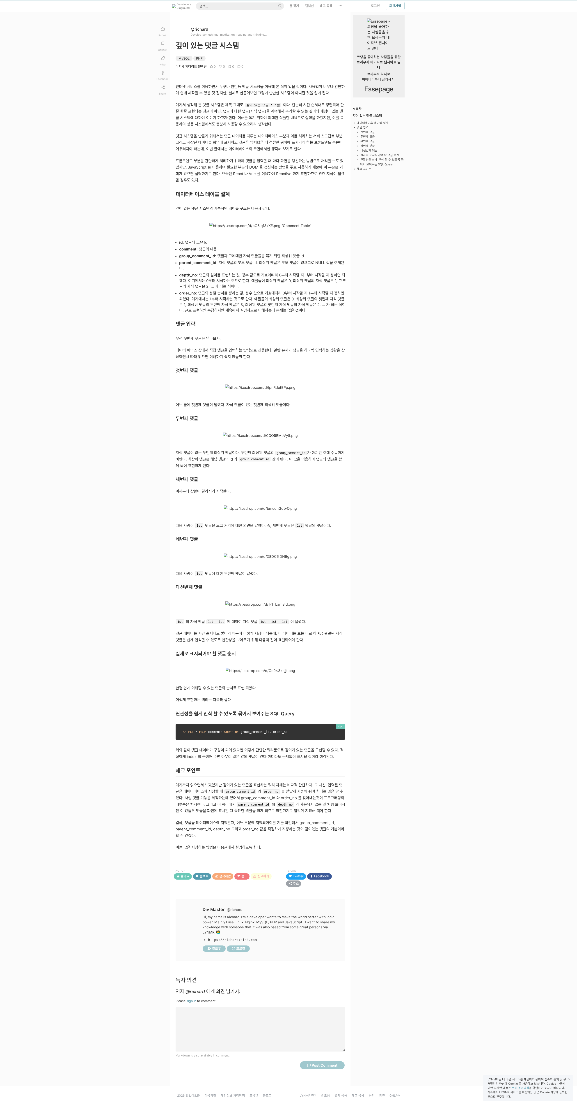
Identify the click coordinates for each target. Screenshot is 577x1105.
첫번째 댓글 (367, 132)
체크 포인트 (364, 169)
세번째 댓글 (367, 141)
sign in (191, 1001)
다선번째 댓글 (369, 150)
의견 (382, 1095)
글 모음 (325, 1095)
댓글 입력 (363, 127)
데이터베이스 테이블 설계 (372, 123)
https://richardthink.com (232, 940)
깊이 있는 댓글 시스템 (367, 116)
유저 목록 (340, 1095)
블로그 (267, 1095)
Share (292, 870)
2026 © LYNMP (188, 1095)
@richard (199, 29)
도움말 (254, 1095)
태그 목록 (358, 1095)
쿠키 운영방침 (520, 1088)
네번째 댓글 (367, 146)
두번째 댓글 (367, 136)
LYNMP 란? (308, 1095)
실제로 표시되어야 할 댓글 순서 (379, 155)
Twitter (298, 876)
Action (180, 870)
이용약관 (210, 1095)
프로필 (240, 948)
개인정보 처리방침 (233, 1095)
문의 (372, 1095)
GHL (394, 1095)
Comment (324, 1065)
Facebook (321, 876)
